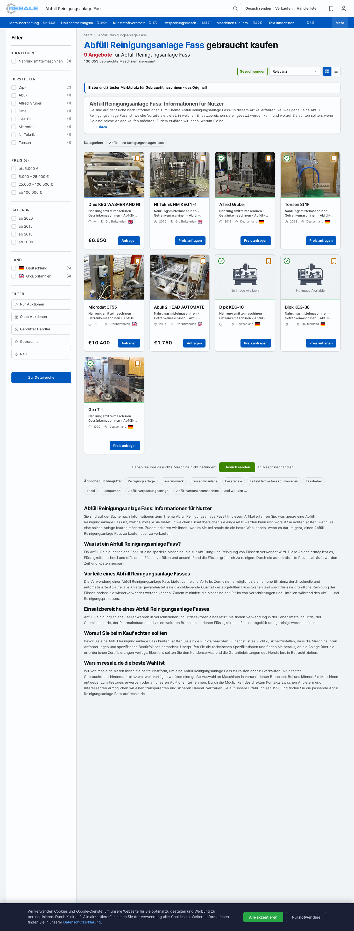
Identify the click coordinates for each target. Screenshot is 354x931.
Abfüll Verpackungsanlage (148, 491)
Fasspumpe (112, 491)
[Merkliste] (331, 8)
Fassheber (314, 481)
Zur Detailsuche (41, 377)
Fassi (91, 491)
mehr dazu (98, 126)
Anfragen (129, 240)
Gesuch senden (258, 8)
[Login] (343, 8)
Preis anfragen (190, 240)
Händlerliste (306, 8)
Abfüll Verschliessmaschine (197, 491)
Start (88, 35)
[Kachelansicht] (327, 71)
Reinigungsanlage (141, 481)
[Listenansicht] (335, 71)
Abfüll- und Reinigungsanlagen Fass (136, 143)
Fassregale (233, 481)
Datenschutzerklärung (82, 922)
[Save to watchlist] (137, 158)
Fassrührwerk (173, 481)
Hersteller (23, 79)
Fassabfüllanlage (204, 481)
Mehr (340, 23)
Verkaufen (284, 8)
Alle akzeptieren (263, 917)
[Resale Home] (22, 8)
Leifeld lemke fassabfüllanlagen (274, 481)
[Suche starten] (237, 8)
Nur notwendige (306, 917)
